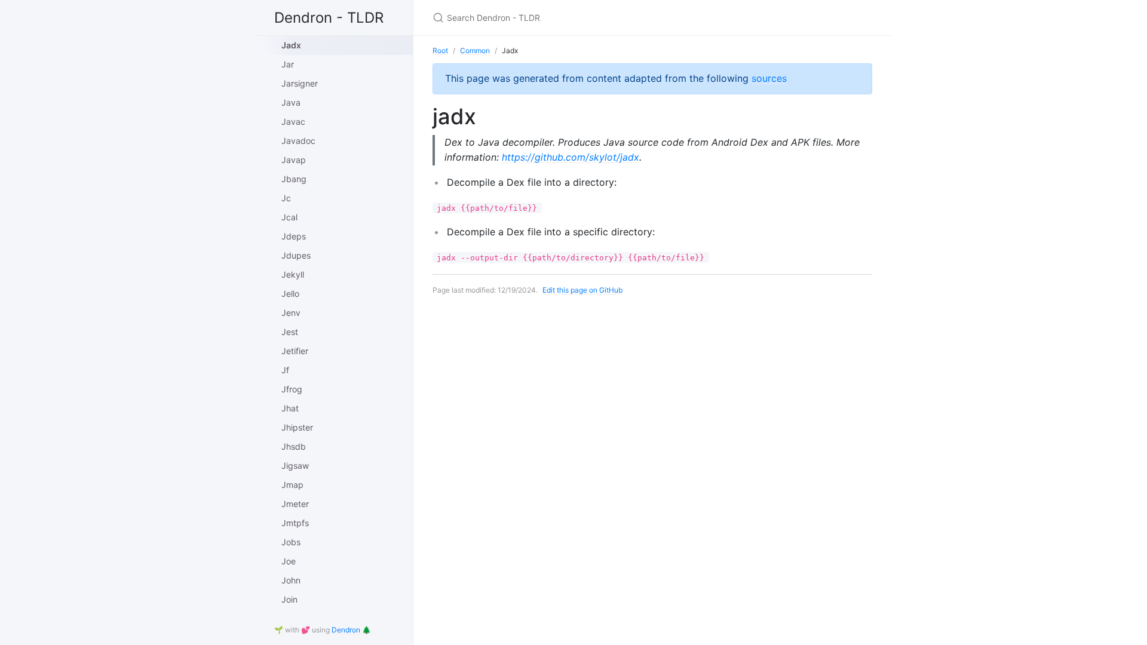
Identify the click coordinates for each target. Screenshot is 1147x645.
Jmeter (295, 504)
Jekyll (292, 274)
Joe (288, 561)
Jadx (291, 45)
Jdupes (296, 255)
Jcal (289, 217)
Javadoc (298, 141)
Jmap (292, 485)
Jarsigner (299, 83)
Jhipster (297, 427)
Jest (289, 332)
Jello (290, 293)
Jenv (290, 313)
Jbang (293, 179)
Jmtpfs (295, 523)
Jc (286, 198)
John (290, 580)
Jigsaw (295, 465)
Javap (293, 160)
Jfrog (291, 389)
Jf (285, 370)
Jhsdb (293, 446)
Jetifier (294, 351)
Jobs (290, 542)
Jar (287, 64)
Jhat (290, 408)
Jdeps (293, 236)
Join (289, 599)
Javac (293, 121)
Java (290, 102)
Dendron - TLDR (329, 17)
